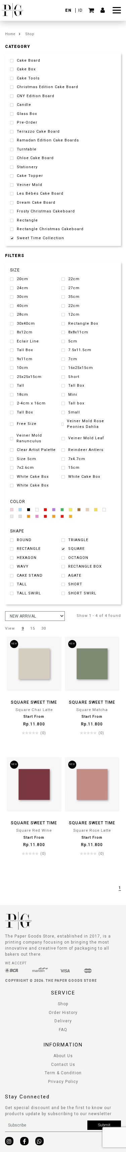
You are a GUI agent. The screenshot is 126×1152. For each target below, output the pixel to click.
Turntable (27, 149)
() (43, 733)
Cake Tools (28, 78)
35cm (74, 297)
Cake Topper (30, 176)
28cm (22, 314)
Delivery (63, 1021)
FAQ (63, 1029)
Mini (72, 394)
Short (73, 377)
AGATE (74, 575)
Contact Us (63, 1064)
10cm (22, 368)
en (69, 10)
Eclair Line (28, 341)
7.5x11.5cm (79, 350)
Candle (24, 105)
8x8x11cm (78, 332)
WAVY (23, 566)
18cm (22, 394)
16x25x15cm (80, 368)
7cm (72, 359)
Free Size (27, 424)
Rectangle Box (83, 323)
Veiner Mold (29, 185)
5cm (72, 341)
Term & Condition (63, 1073)
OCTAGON (78, 558)
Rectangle (27, 220)
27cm (74, 288)
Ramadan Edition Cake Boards (48, 140)
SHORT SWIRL (82, 593)
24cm (22, 288)
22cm (74, 279)
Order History (63, 1012)
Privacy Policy (63, 1081)
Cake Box (26, 69)
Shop (30, 34)
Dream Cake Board (36, 202)
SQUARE (76, 549)
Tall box (76, 403)
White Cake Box (33, 476)
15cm (74, 467)
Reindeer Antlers (85, 450)
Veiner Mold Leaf (86, 438)
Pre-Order (27, 122)
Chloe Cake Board (35, 158)
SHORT (75, 584)
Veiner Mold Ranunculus (29, 438)
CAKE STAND (30, 575)
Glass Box (27, 114)
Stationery (27, 167)
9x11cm (25, 359)
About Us (63, 1055)
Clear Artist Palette (36, 450)
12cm (74, 314)
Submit (104, 1125)
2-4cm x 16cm (31, 403)
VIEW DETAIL (34, 746)
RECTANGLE (29, 549)
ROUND (24, 540)
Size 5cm (26, 459)
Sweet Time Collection (40, 238)
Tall (20, 385)
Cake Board (28, 60)
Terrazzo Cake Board (38, 131)
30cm (22, 297)
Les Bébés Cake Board (40, 193)
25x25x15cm (29, 377)
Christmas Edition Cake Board (47, 87)
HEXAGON (27, 558)
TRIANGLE (78, 540)
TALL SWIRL (29, 593)
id (80, 10)
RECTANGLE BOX (85, 566)
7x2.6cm (25, 467)
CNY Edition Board (35, 96)
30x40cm (26, 323)
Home (10, 34)
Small (74, 412)
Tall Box (25, 350)
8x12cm (25, 332)
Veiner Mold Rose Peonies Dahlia (85, 424)
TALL (22, 584)
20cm (22, 279)
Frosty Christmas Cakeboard (46, 211)
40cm (22, 306)
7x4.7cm (76, 459)
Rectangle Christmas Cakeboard (50, 229)
